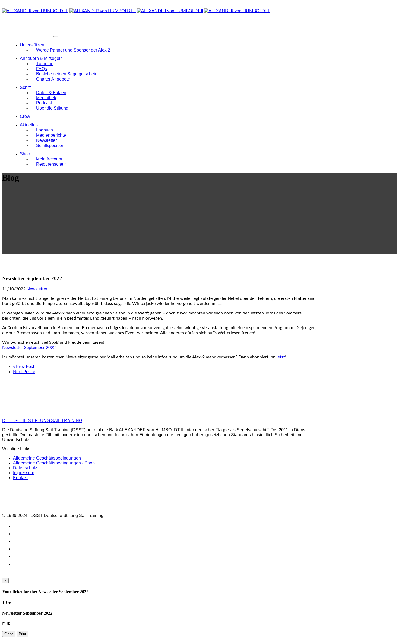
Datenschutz (25, 467)
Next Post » (24, 372)
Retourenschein (51, 164)
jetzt (281, 357)
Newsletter (37, 289)
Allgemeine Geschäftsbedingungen (47, 458)
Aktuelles (29, 125)
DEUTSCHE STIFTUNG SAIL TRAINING (42, 420)
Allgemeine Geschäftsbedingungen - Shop (54, 463)
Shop (25, 154)
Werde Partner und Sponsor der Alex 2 (73, 50)
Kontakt (20, 477)
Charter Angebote (53, 79)
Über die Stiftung (52, 108)
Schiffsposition (50, 145)
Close (8, 634)
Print (22, 634)
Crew (25, 116)
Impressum (23, 472)
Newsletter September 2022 (29, 347)
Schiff (25, 87)
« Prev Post (23, 366)
